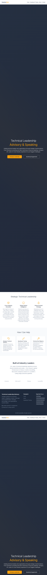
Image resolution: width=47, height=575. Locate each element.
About (40, 2)
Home (28, 2)
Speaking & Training (34, 2)
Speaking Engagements (31, 156)
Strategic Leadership (14, 156)
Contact (43, 2)
